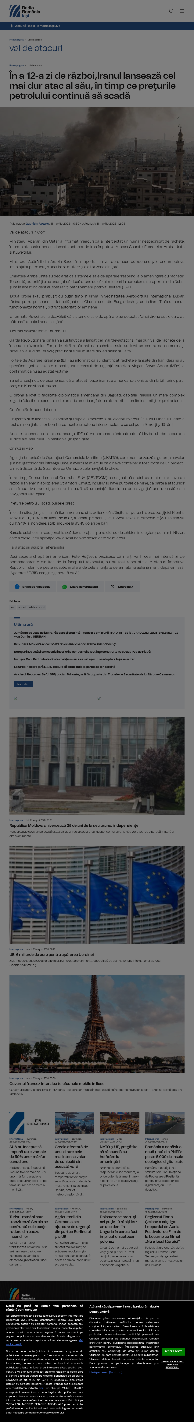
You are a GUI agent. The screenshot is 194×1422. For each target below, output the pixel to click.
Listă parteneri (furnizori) (105, 1372)
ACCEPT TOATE (173, 1351)
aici (41, 1388)
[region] (97, 1361)
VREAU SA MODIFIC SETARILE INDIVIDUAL (172, 1364)
